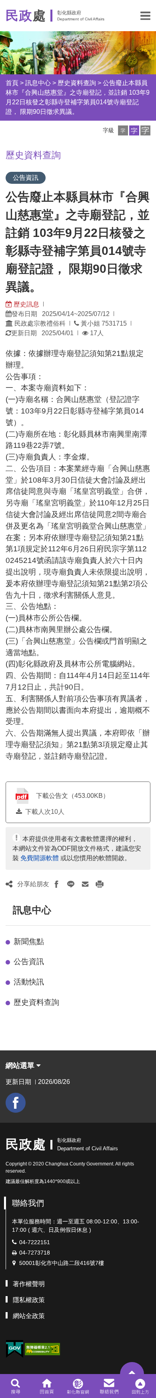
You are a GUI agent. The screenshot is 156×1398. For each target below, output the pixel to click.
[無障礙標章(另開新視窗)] (42, 1348)
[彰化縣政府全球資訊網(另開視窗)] (78, 1386)
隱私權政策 (29, 1300)
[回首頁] (47, 1386)
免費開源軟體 (39, 858)
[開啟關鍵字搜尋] (15, 1386)
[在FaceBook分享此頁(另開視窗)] (56, 884)
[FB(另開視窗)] (16, 1103)
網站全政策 (29, 1315)
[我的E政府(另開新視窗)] (14, 1349)
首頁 (12, 83)
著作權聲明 (29, 1284)
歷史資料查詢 (77, 83)
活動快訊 (29, 982)
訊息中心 (38, 83)
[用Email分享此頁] (85, 884)
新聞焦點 (29, 941)
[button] (145, 15)
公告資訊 (29, 961)
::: (9, 910)
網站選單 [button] (21, 1066)
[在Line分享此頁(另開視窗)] (71, 884)
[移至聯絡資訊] (109, 1386)
